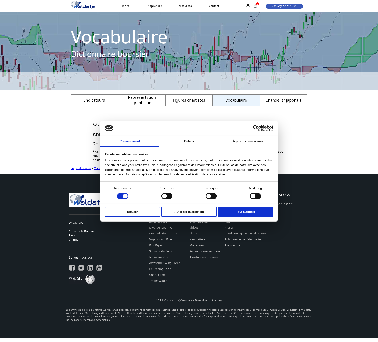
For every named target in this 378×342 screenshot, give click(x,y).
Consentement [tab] (130, 141)
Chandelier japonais (283, 100)
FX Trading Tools (160, 269)
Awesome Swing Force (164, 263)
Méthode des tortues (163, 233)
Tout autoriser (245, 211)
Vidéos (193, 227)
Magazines (196, 245)
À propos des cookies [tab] (248, 141)
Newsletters (197, 239)
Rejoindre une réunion (204, 251)
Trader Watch (158, 281)
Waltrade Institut (281, 204)
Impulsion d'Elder (161, 239)
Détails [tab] (189, 141)
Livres (193, 233)
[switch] (166, 196)
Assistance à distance (203, 257)
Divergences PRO (161, 227)
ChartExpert (157, 275)
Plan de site (232, 245)
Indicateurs (94, 100)
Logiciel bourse (81, 168)
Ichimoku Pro (158, 257)
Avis (227, 221)
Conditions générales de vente (245, 233)
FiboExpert (156, 245)
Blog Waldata (198, 221)
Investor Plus (158, 221)
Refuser (132, 211)
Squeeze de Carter (161, 251)
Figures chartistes (189, 100)
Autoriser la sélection (189, 211)
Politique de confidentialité (243, 239)
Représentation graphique (142, 100)
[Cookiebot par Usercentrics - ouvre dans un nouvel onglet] (256, 128)
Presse (229, 227)
